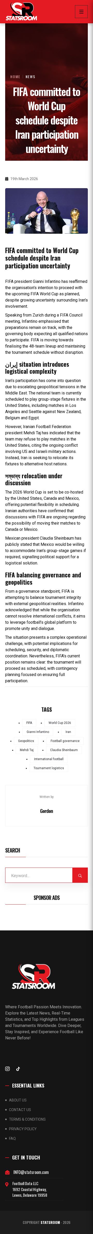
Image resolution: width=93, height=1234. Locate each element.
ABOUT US (18, 1100)
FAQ (12, 1138)
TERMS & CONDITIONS (27, 1119)
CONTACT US (20, 1110)
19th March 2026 (24, 179)
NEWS (30, 76)
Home (15, 76)
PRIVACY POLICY (23, 1129)
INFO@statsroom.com (31, 1172)
